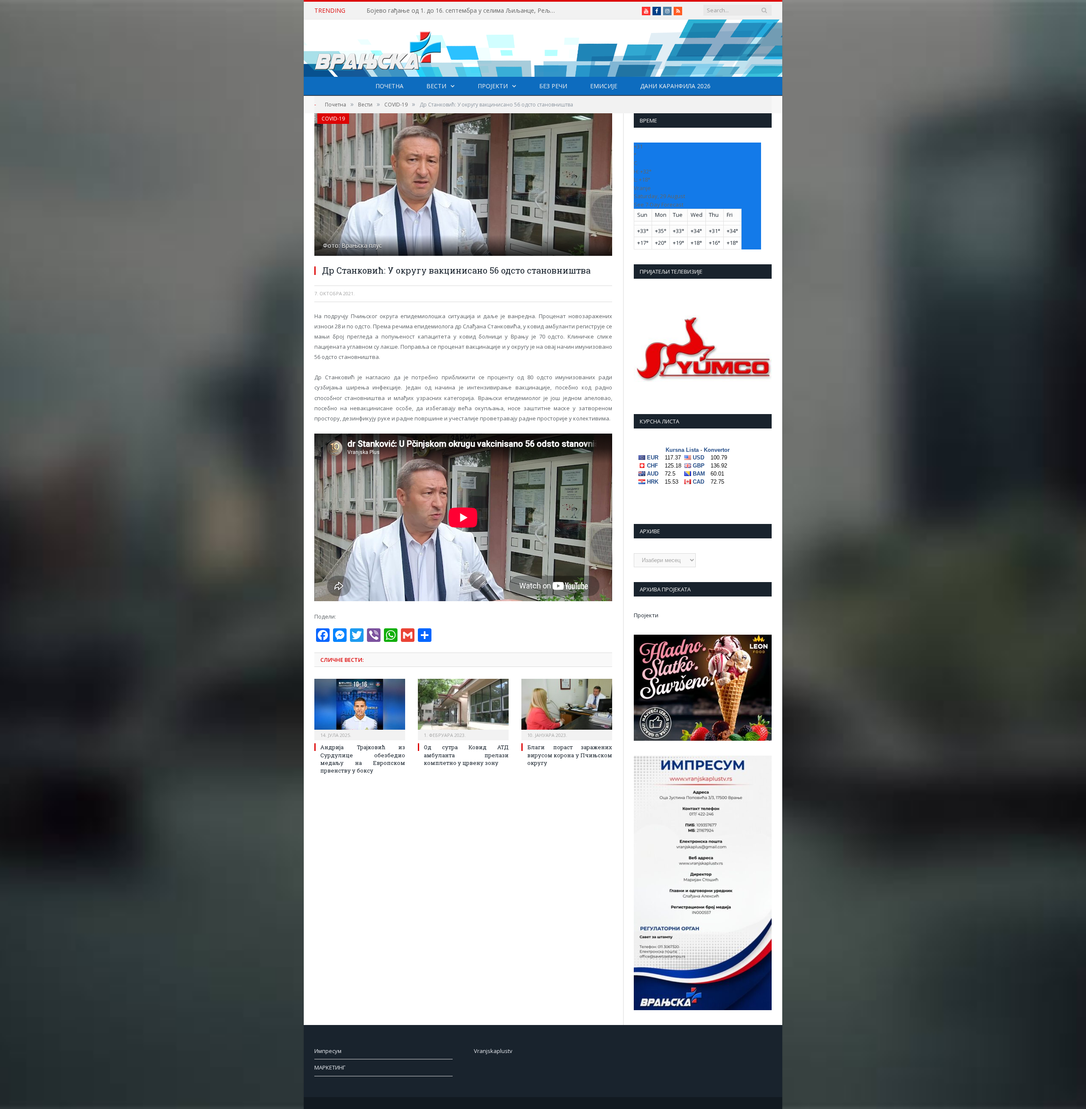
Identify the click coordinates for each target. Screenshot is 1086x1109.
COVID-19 (333, 118)
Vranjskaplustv (493, 1051)
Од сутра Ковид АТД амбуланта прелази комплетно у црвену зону (466, 754)
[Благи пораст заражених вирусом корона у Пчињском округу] (566, 708)
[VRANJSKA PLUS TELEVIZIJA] (378, 48)
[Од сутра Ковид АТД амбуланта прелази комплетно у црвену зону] (463, 708)
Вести (436, 86)
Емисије (603, 86)
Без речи (553, 86)
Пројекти (493, 86)
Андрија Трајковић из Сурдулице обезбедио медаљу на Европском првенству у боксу (362, 758)
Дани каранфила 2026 (675, 86)
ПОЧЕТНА (389, 86)
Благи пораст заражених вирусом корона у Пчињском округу (569, 754)
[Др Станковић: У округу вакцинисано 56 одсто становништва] (463, 185)
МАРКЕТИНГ (329, 1067)
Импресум (327, 1051)
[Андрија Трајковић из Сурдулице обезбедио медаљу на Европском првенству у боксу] (359, 708)
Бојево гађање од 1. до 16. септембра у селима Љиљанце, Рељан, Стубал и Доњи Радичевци (464, 10)
